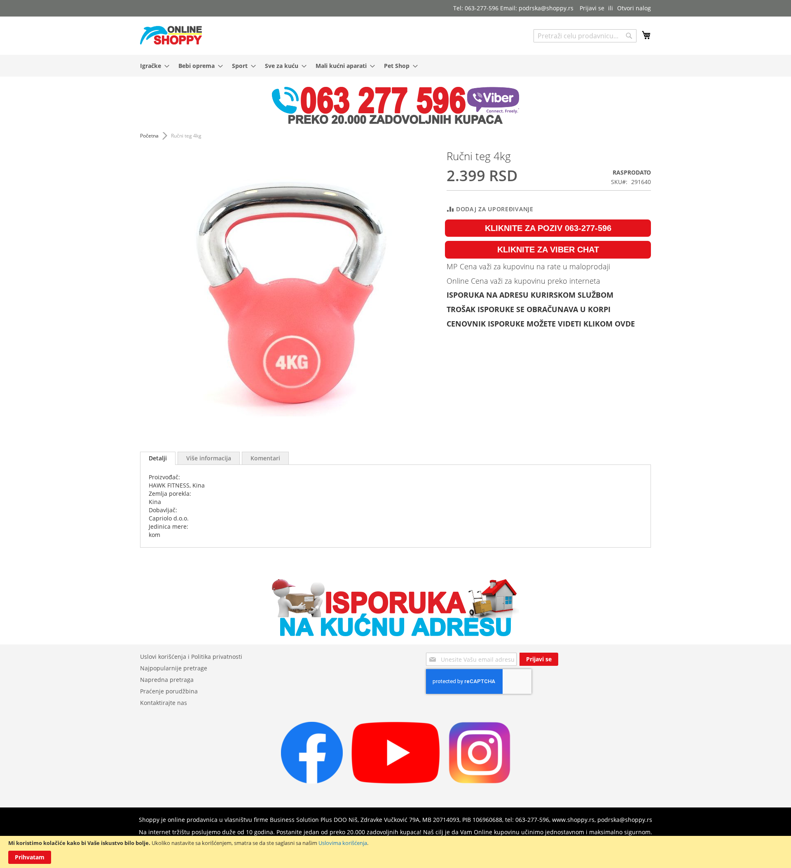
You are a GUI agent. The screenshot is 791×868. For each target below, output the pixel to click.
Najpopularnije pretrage (173, 668)
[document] (395, 852)
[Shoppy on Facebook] (312, 781)
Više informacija (208, 458)
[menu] (395, 66)
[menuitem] (152, 66)
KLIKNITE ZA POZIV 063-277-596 (548, 228)
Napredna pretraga (167, 680)
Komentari (265, 458)
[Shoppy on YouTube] (395, 781)
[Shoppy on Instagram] (479, 781)
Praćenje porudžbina (169, 691)
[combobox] (585, 35)
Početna (149, 135)
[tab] (158, 458)
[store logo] (171, 35)
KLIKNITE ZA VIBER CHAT (548, 249)
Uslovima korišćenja (342, 843)
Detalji (158, 458)
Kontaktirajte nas (163, 703)
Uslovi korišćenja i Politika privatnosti (191, 656)
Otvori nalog (634, 8)
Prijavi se (592, 8)
